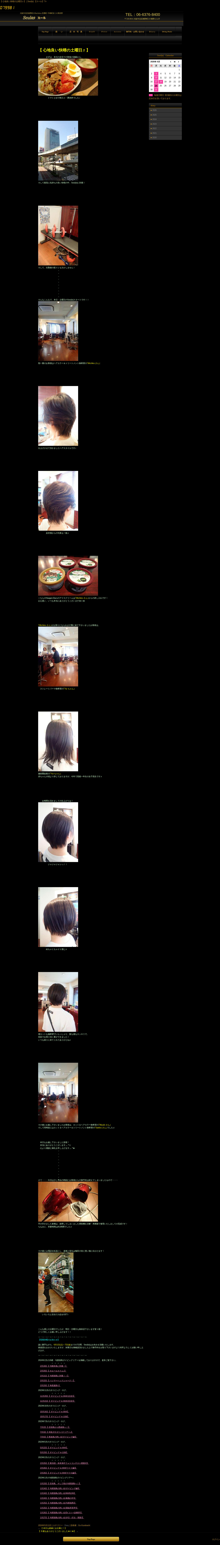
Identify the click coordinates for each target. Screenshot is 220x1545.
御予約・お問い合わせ (135, 31)
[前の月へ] (170, 62)
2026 (154, 110)
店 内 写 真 (76, 31)
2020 (154, 137)
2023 (154, 124)
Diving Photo (167, 31)
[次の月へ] (179, 62)
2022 (154, 128)
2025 (154, 115)
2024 (154, 119)
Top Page (45, 31)
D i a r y (152, 31)
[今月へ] (174, 62)
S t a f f (91, 31)
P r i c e (104, 31)
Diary (67, 1525)
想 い (59, 31)
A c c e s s (117, 31)
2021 (154, 133)
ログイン (216, 1539)
